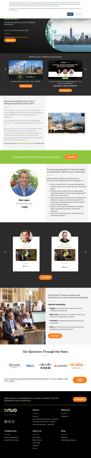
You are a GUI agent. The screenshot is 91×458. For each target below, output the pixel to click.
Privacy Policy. (55, 6)
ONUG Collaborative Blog (68, 440)
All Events (36, 416)
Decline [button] (78, 14)
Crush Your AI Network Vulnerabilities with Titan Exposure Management (65, 82)
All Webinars (64, 416)
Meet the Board (37, 440)
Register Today (26, 86)
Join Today (55, 336)
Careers (35, 448)
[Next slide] (86, 69)
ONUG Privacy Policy (10, 415)
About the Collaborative (11, 437)
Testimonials (36, 443)
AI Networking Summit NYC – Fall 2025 (44, 421)
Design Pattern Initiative (11, 440)
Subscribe (71, 157)
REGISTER (10, 40)
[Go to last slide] (5, 69)
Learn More (79, 380)
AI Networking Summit (27, 143)
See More (45, 277)
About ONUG (36, 437)
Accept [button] (70, 14)
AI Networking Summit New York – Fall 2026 (26, 81)
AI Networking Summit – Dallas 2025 (43, 424)
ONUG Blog (64, 437)
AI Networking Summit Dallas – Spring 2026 (45, 419)
